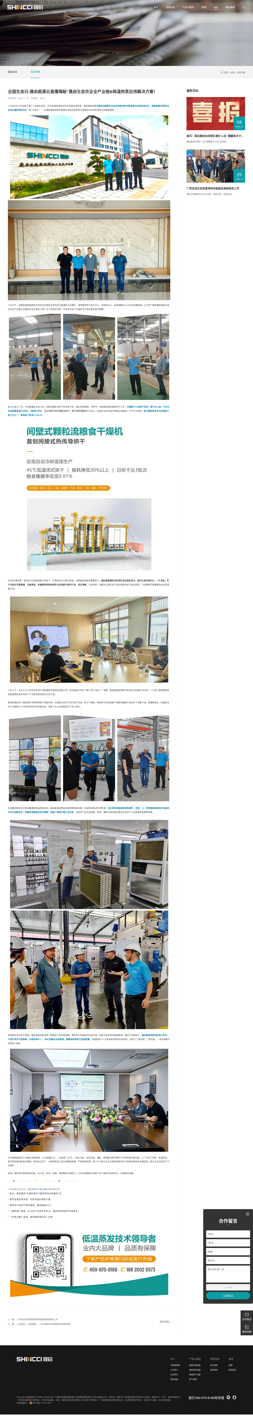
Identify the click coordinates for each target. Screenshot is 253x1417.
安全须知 (214, 1365)
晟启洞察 (174, 1379)
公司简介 (174, 1369)
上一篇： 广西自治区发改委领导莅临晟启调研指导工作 (33, 1319)
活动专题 (35, 71)
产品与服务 (195, 1359)
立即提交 (228, 1296)
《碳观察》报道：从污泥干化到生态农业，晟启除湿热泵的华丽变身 (44, 1211)
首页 (226, 72)
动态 (232, 72)
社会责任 (174, 1374)
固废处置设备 (195, 1365)
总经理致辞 (175, 1365)
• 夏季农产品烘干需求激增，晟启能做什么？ (30, 1205)
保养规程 (214, 1369)
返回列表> (165, 1321)
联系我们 (232, 1369)
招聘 (231, 1365)
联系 (231, 1359)
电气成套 (193, 1379)
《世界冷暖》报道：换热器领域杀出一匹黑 (31, 1216)
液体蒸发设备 (195, 1369)
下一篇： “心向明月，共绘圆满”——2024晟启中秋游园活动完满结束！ (40, 1323)
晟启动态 (12, 71)
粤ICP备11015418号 (41, 1402)
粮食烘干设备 (195, 1374)
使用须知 (214, 1359)
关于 (172, 1359)
